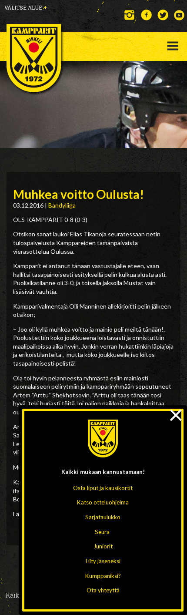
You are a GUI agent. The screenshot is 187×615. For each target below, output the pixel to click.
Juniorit (103, 546)
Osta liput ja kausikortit (103, 487)
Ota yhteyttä (103, 590)
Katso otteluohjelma (103, 502)
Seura (102, 531)
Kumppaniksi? (103, 575)
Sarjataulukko (102, 517)
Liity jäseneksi (103, 561)
